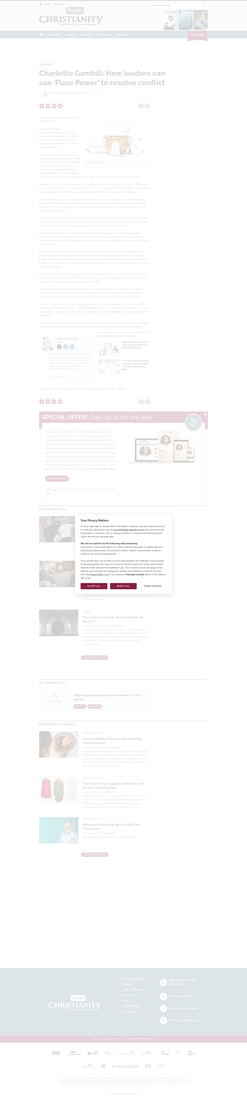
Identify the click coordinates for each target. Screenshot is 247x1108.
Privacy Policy (96, 574)
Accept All (94, 586)
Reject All (123, 586)
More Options (152, 586)
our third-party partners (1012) (129, 529)
